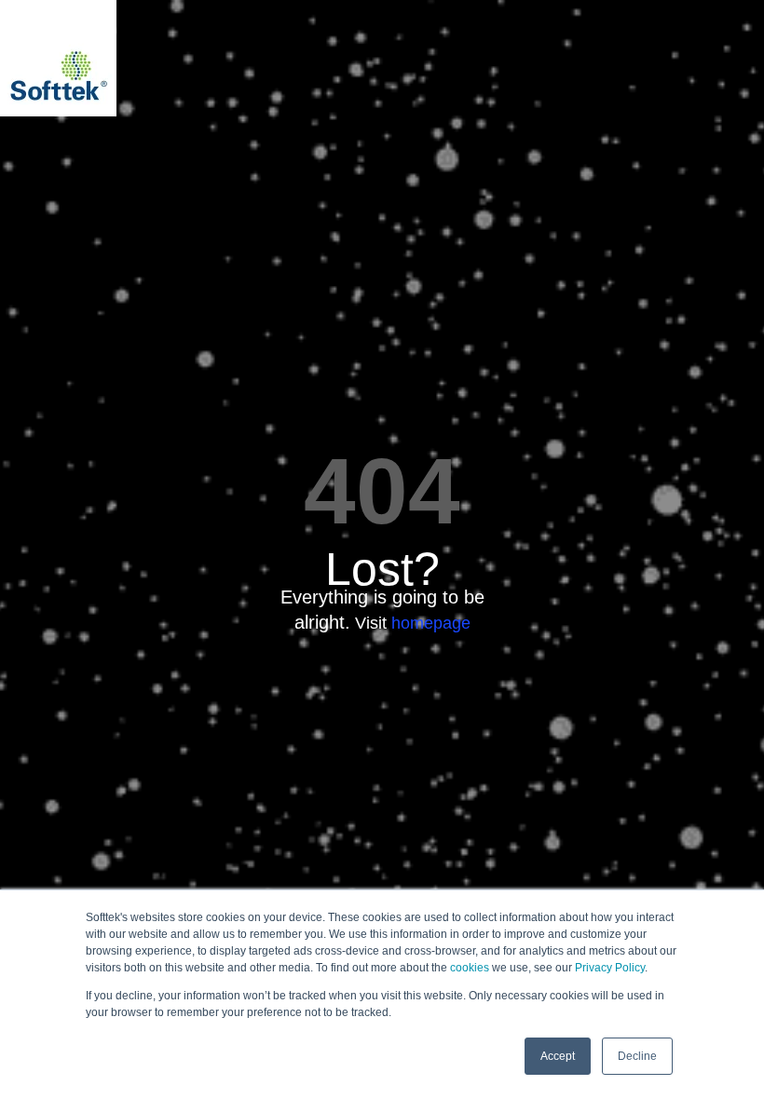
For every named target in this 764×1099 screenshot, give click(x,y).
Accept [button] (557, 1056)
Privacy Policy (610, 967)
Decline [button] (637, 1056)
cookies (469, 967)
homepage (431, 623)
